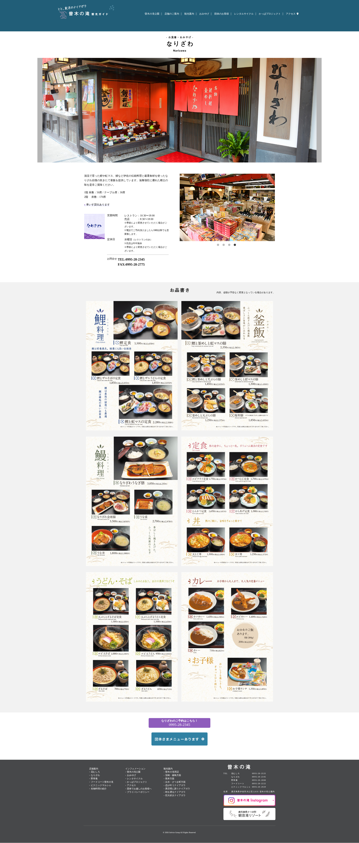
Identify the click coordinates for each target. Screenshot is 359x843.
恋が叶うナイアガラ (175, 785)
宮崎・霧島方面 (173, 775)
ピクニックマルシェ (101, 785)
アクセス (131, 785)
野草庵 (94, 778)
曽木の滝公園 (133, 772)
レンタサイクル (135, 778)
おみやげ (131, 775)
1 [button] (219, 245)
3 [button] (230, 245)
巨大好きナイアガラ (175, 795)
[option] (227, 207)
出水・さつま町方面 (175, 782)
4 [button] (235, 245)
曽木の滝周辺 (172, 772)
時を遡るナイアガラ (175, 792)
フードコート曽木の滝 (102, 782)
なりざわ (95, 775)
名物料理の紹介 (99, 788)
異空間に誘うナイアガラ (177, 788)
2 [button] (224, 245)
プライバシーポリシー (138, 792)
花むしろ (95, 772)
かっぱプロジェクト (137, 782)
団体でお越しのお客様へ (139, 788)
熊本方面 (169, 778)
